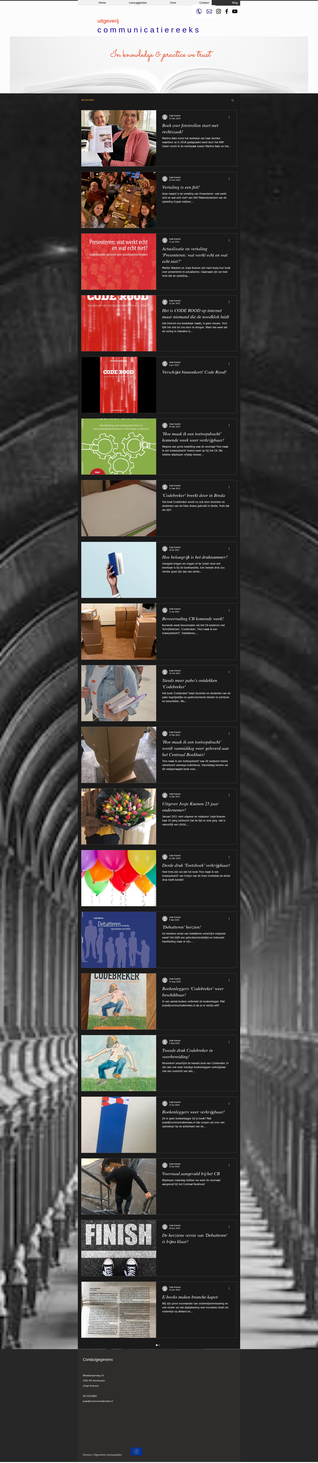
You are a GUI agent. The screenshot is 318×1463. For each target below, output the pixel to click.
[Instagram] (218, 11)
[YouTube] (235, 11)
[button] (232, 100)
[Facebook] (226, 11)
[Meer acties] (230, 117)
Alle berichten (87, 100)
